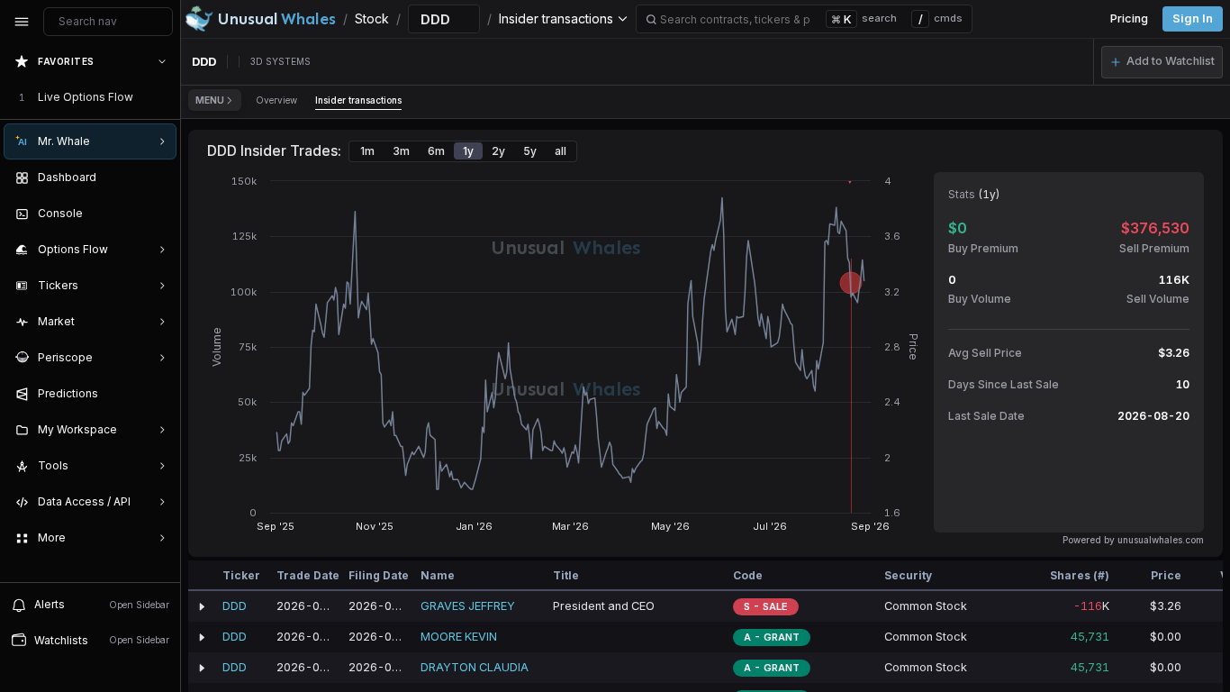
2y (498, 151)
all (560, 151)
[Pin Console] (158, 214)
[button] (1162, 62)
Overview (276, 100)
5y (530, 151)
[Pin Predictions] (158, 394)
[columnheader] (201, 575)
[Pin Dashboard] (158, 177)
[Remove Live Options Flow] (163, 97)
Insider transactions (358, 100)
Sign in (1192, 18)
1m (367, 151)
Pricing (1129, 18)
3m (401, 151)
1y (468, 151)
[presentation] (90, 312)
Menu (209, 100)
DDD (234, 606)
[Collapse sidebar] (21, 21)
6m (436, 151)
